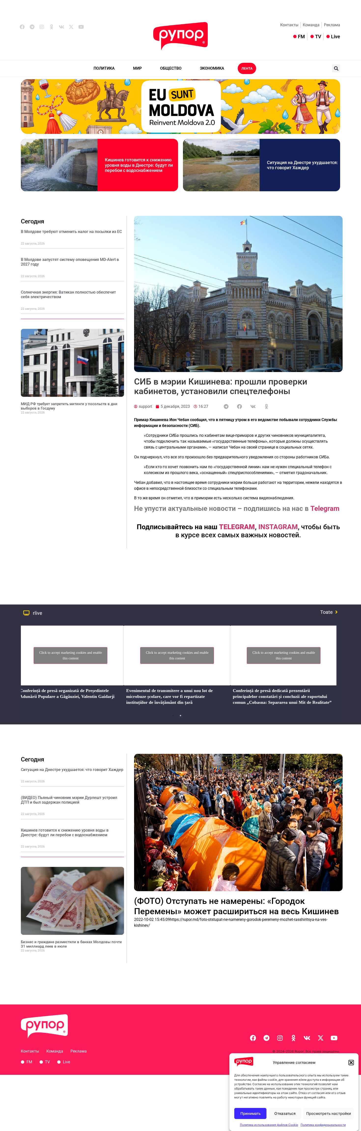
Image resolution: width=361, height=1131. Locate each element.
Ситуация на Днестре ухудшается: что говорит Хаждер (302, 165)
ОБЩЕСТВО (170, 68)
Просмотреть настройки (328, 1113)
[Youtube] (81, 27)
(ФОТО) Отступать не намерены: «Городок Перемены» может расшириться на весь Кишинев (236, 906)
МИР (137, 68)
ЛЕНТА (246, 68)
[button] (351, 1062)
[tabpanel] (70, 667)
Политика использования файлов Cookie (269, 1125)
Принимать (250, 1113)
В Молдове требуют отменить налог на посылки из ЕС (71, 231)
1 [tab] (173, 715)
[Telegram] (32, 27)
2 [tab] (180, 715)
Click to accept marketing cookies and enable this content (70, 655)
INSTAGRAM (278, 527)
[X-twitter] (71, 27)
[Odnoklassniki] (51, 27)
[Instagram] (42, 27)
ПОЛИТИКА (104, 68)
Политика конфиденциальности (323, 1125)
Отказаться (285, 1113)
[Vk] (61, 27)
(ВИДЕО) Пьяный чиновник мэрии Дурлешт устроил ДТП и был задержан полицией (69, 800)
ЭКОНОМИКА (212, 68)
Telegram (324, 508)
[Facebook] (22, 27)
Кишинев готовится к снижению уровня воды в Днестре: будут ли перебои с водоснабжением (139, 165)
